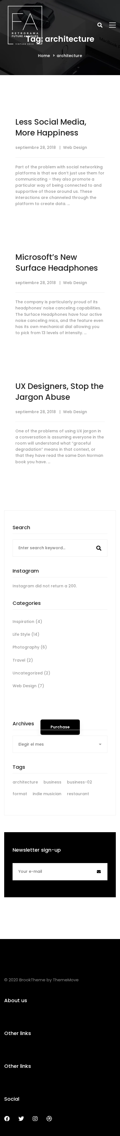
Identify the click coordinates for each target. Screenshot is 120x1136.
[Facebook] (7, 1119)
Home (44, 55)
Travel (23, 660)
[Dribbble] (49, 1119)
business (52, 782)
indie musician (47, 794)
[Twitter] (21, 1119)
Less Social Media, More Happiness (50, 127)
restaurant (78, 794)
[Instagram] (35, 1119)
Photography (30, 647)
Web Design (75, 147)
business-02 (79, 782)
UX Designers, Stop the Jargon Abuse (59, 392)
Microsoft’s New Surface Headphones (56, 262)
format (20, 794)
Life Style (26, 634)
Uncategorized (31, 673)
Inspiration (27, 621)
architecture (25, 782)
